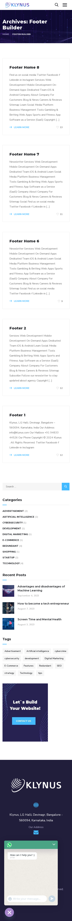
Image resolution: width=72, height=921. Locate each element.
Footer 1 (17, 415)
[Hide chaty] (9, 912)
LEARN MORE (21, 127)
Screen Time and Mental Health (39, 619)
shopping (9, 551)
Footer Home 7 (24, 154)
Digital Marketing (54, 658)
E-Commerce (11, 665)
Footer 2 (17, 328)
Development (12, 528)
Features (28, 665)
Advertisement (13, 511)
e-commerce (11, 540)
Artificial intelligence (18, 516)
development (32, 658)
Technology (11, 563)
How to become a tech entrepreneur (43, 603)
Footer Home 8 (24, 67)
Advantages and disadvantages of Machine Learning (41, 588)
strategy (9, 673)
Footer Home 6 (24, 241)
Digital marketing (15, 534)
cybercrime (60, 651)
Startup (9, 557)
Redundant (10, 546)
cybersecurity (13, 522)
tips (40, 673)
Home (6, 34)
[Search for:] (36, 486)
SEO (59, 665)
